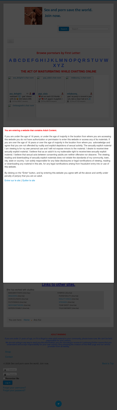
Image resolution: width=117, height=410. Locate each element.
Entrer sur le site (12, 180)
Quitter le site (28, 180)
